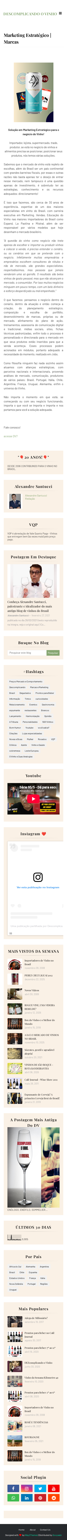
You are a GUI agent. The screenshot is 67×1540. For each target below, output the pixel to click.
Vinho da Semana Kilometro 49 (41, 1377)
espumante (14, 710)
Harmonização (33, 716)
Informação (14, 698)
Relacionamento (17, 704)
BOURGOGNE (32, 1437)
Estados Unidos (17, 1278)
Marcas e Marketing (39, 687)
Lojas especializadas (32, 733)
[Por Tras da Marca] (33, 581)
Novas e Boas (15, 739)
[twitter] (40, 1488)
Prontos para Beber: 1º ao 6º (40, 1392)
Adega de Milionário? (36, 1318)
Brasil (12, 693)
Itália (42, 1278)
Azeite (24, 745)
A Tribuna (13, 721)
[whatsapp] (13, 1497)
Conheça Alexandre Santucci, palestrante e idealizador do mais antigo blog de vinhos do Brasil (29, 606)
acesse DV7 (10, 436)
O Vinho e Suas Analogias (21, 756)
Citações (13, 733)
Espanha (33, 1272)
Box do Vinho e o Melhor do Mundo (40, 1021)
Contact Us (45, 1529)
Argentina (44, 1266)
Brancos (45, 710)
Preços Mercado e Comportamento (25, 681)
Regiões (44, 1283)
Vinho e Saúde (38, 745)
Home (21, 1529)
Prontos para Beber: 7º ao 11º (40, 1347)
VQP (53, 739)
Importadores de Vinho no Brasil (39, 962)
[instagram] (27, 1488)
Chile (22, 1272)
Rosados (42, 739)
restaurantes (30, 710)
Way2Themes (31, 1535)
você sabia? (43, 727)
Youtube (29, 727)
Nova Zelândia (16, 1283)
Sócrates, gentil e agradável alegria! (39, 1051)
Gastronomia (48, 704)
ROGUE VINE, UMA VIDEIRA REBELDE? (40, 1007)
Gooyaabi (57, 1535)
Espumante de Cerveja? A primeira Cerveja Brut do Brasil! (42, 1096)
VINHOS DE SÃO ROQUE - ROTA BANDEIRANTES (39, 1066)
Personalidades (30, 721)
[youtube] (54, 1488)
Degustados (25, 693)
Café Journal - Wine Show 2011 (41, 1079)
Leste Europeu (32, 750)
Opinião (48, 716)
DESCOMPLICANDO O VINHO (30, 13)
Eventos (33, 704)
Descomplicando (17, 687)
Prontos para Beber (45, 693)
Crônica (12, 745)
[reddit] (54, 1497)
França (32, 1278)
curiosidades (42, 698)
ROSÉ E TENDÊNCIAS (36, 1422)
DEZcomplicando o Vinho (38, 1362)
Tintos (28, 698)
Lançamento (15, 716)
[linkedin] (27, 1497)
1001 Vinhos (47, 721)
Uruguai (13, 1289)
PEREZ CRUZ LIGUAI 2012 (38, 975)
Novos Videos (32, 990)
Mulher (30, 739)
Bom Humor (15, 727)
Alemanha (30, 1266)
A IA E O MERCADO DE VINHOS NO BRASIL (42, 1036)
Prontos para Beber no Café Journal (40, 1334)
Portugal (32, 1283)
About (33, 1529)
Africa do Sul (15, 1266)
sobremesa (14, 750)
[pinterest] (40, 1497)
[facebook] (13, 1488)
